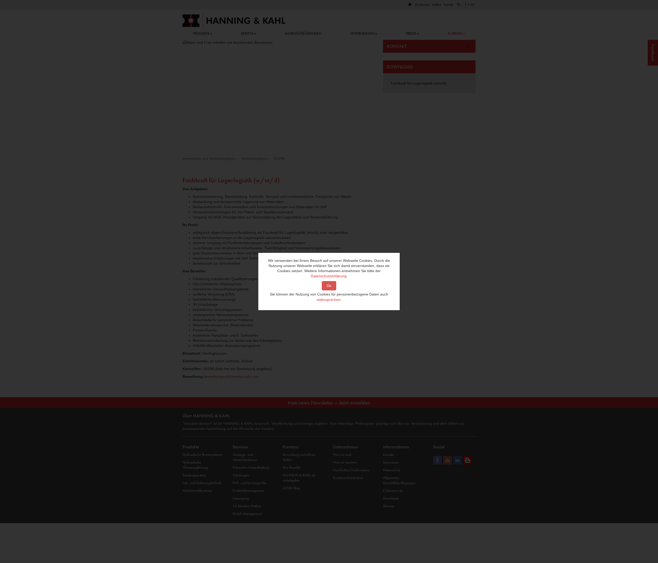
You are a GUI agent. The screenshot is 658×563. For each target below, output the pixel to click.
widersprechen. (329, 300)
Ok (329, 286)
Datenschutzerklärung (328, 276)
